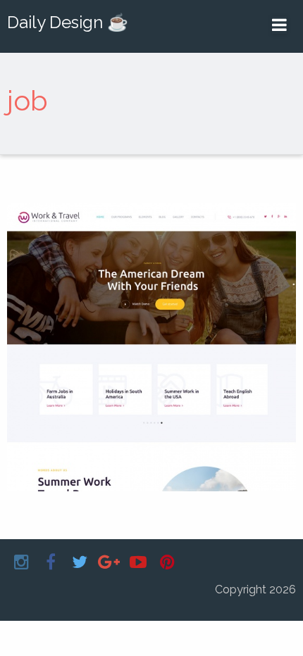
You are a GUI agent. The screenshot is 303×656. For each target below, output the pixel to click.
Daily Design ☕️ (67, 22)
